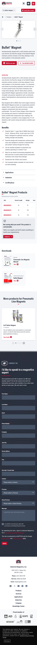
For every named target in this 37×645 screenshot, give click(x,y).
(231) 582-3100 (20, 576)
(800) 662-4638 (21, 579)
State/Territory (6, 500)
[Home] (7, 3)
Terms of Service (17, 538)
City (3, 459)
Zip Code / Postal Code (8, 470)
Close (8, 641)
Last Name (4, 404)
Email (3, 413)
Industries (18, 600)
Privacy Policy (6, 538)
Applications (18, 597)
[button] (2, 29)
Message (4, 508)
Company (4, 432)
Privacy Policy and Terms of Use (14, 533)
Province (4, 489)
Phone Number (6, 423)
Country (4, 479)
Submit (4, 543)
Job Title (4, 442)
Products (9, 17)
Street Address (6, 451)
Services (18, 594)
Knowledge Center (19, 606)
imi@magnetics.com (20, 582)
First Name (5, 394)
